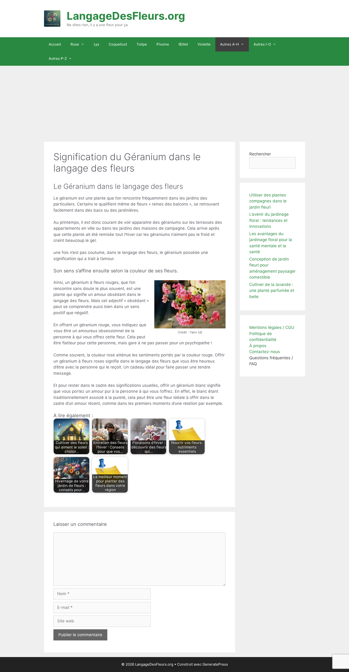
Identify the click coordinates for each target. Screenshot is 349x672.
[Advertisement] (174, 101)
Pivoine (162, 44)
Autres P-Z (58, 58)
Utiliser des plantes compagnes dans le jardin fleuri (268, 201)
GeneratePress (215, 664)
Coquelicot (118, 44)
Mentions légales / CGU (271, 327)
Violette (204, 44)
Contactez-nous (264, 351)
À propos (257, 345)
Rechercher (260, 154)
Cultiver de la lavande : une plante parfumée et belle (271, 290)
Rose (75, 44)
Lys (96, 44)
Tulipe (142, 44)
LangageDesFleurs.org (126, 15)
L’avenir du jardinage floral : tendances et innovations (269, 220)
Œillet (183, 44)
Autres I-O (262, 44)
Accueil (55, 44)
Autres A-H (229, 44)
